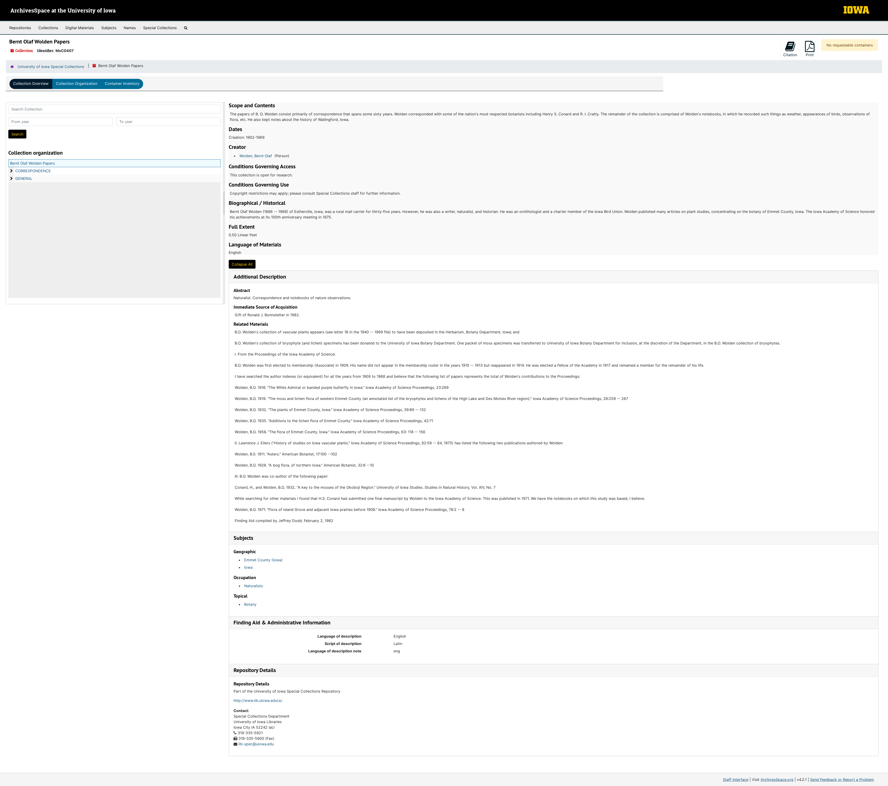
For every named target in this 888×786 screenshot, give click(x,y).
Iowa (248, 567)
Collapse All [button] (242, 264)
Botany (250, 604)
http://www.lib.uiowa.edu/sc (258, 700)
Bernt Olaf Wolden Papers (32, 163)
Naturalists (253, 585)
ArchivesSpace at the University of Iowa (63, 10)
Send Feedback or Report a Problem (842, 779)
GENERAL (23, 178)
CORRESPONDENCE (33, 171)
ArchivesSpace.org (777, 779)
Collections (48, 27)
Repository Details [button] (255, 670)
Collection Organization (76, 83)
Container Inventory (122, 83)
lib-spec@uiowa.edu (256, 744)
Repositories (20, 27)
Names (130, 27)
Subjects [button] (243, 537)
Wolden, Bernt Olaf (255, 156)
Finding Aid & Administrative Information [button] (282, 622)
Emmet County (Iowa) (263, 560)
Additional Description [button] (260, 276)
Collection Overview (31, 83)
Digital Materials (79, 27)
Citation (790, 54)
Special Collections (160, 27)
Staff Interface (735, 779)
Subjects (108, 27)
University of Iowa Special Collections (51, 66)
